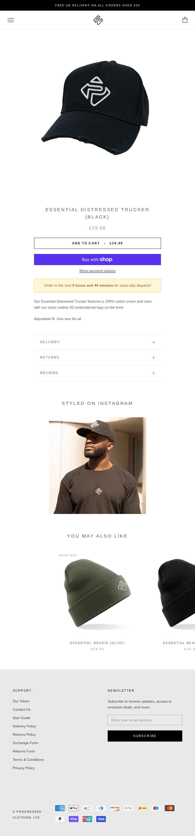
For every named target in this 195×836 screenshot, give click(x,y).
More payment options (97, 271)
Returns (49, 357)
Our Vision (21, 701)
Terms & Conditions (28, 760)
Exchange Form (25, 743)
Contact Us (21, 709)
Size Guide (21, 718)
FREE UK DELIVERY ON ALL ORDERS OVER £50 (97, 5)
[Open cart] (185, 20)
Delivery (50, 342)
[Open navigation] (11, 20)
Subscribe (145, 736)
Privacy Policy (24, 768)
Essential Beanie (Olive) (97, 643)
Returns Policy (24, 734)
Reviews (49, 373)
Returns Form (24, 751)
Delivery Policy (24, 726)
